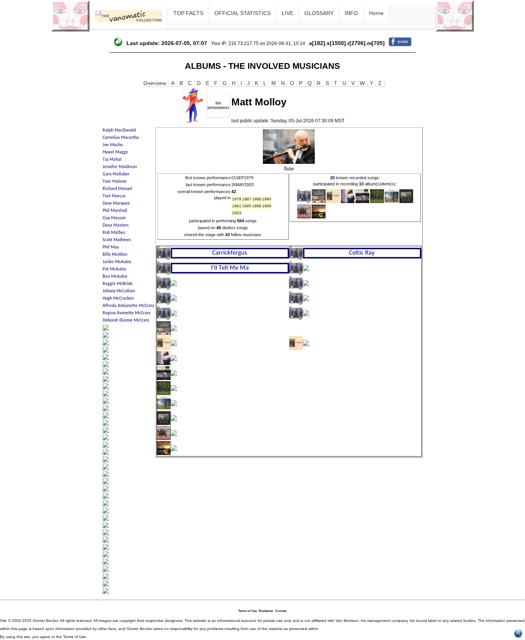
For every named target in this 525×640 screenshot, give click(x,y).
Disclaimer (266, 611)
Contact (281, 611)
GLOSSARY (319, 13)
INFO (351, 13)
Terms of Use (247, 611)
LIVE (287, 13)
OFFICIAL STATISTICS (242, 13)
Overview (154, 83)
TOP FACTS (188, 13)
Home (376, 13)
